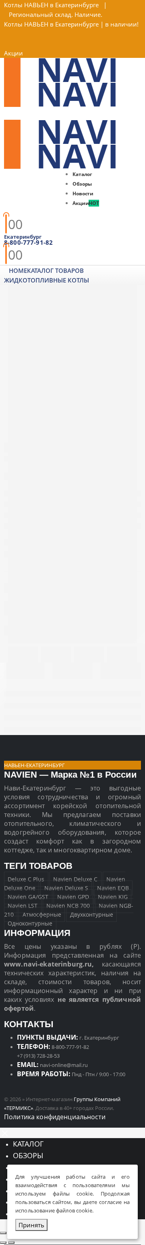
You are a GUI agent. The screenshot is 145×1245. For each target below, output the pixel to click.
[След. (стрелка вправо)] (11, 1242)
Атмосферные (42, 914)
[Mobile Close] (5, 1132)
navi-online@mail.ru (64, 1065)
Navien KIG (113, 897)
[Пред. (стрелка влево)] (3, 1242)
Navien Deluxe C (75, 879)
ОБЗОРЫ (28, 1155)
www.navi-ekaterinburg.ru (48, 964)
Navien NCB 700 (68, 905)
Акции (13, 53)
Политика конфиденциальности (55, 1116)
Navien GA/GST (28, 897)
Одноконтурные (30, 923)
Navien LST (22, 905)
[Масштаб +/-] (3, 1233)
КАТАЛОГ (28, 1144)
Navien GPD (73, 897)
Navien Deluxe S (66, 888)
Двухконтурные (91, 914)
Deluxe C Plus (26, 879)
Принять (31, 1225)
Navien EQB (113, 888)
